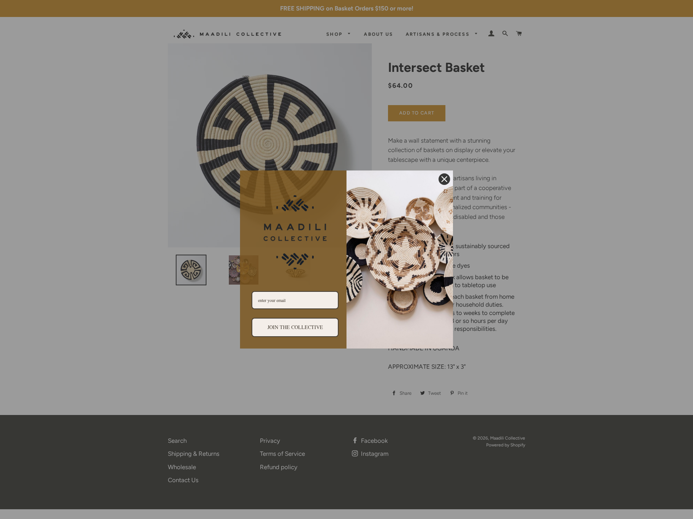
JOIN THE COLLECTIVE (295, 327)
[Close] (444, 179)
